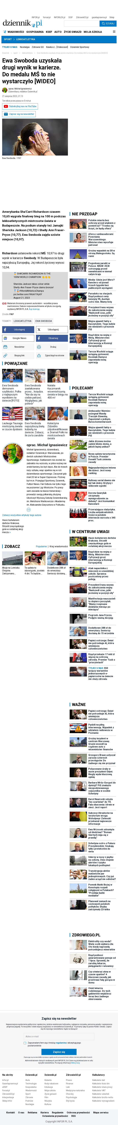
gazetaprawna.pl (99, 17)
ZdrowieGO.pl (82, 17)
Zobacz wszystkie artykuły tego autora (21, 515)
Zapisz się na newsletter (21, 114)
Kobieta (48, 1080)
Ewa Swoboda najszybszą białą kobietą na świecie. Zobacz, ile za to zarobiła (34, 429)
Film (46, 1097)
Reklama (32, 1112)
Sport (8, 39)
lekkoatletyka (27, 53)
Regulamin (57, 1112)
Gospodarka (30, 1087)
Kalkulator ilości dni (101, 1083)
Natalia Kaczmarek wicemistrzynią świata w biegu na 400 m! (57, 391)
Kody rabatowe (51, 1083)
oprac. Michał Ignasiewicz (22, 90)
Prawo (69, 1080)
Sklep (111, 17)
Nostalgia (24, 47)
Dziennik (5, 53)
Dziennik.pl (31, 1075)
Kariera (45, 1112)
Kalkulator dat (98, 1080)
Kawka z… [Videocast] (57, 47)
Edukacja (49, 1087)
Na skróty (7, 1075)
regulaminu (61, 1043)
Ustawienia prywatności (55, 1116)
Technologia (31, 1083)
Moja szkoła (50, 1090)
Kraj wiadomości (59, 546)
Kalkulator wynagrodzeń (103, 1101)
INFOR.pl (36, 17)
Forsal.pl (6, 1090)
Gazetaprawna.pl (10, 1083)
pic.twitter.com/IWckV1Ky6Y (28, 294)
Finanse (69, 1083)
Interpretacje (8, 1097)
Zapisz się (59, 1051)
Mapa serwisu (100, 1112)
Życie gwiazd (50, 1094)
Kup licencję (34, 309)
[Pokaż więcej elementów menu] (114, 32)
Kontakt (10, 1112)
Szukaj (110, 23)
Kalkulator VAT (99, 1090)
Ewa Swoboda (43, 321)
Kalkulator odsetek (100, 1094)
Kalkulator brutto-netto (102, 1097)
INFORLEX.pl (59, 17)
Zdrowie (29, 1097)
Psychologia (71, 1097)
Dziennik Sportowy (79, 47)
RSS (73, 1116)
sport (16, 53)
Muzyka (48, 1101)
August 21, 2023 (22, 297)
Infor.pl (5, 1080)
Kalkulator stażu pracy (102, 1087)
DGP (71, 17)
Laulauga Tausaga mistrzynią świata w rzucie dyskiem (12, 426)
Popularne (41, 546)
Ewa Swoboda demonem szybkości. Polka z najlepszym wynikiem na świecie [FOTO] (11, 393)
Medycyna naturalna (75, 1090)
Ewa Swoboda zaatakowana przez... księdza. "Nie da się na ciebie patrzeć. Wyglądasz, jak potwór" (34, 394)
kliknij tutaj (75, 1063)
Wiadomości (31, 1090)
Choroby (70, 1094)
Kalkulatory (98, 1075)
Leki (68, 1087)
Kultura (48, 1104)
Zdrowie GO (38, 47)
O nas (21, 1112)
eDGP (4, 1087)
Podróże (29, 1101)
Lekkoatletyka (25, 39)
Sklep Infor (7, 1101)
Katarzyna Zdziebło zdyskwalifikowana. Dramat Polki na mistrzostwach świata (57, 431)
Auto (27, 1080)
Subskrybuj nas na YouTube (22, 106)
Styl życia (70, 1101)
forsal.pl (47, 17)
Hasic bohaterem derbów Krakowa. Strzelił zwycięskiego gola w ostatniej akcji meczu (13, 526)
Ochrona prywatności (78, 1112)
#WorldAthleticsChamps (31, 291)
